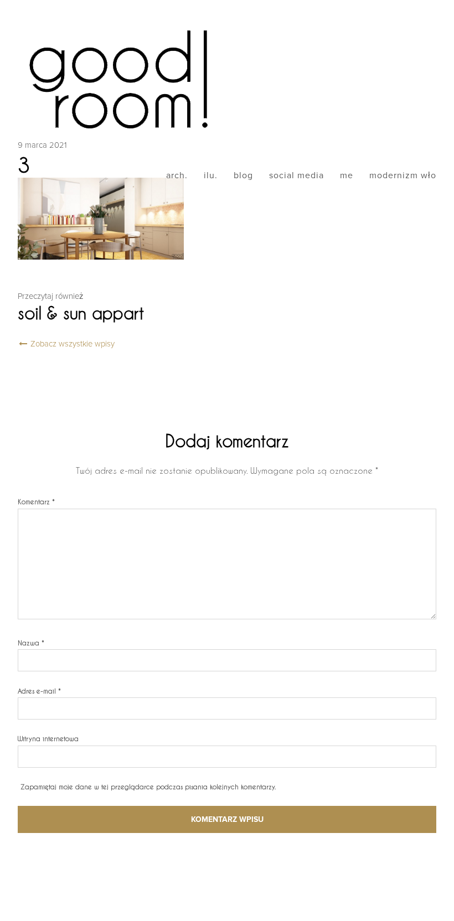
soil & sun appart (81, 312)
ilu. (211, 175)
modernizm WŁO (402, 175)
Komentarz (36, 501)
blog (243, 175)
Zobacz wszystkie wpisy (71, 344)
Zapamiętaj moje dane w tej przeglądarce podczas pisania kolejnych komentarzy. (148, 786)
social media (296, 175)
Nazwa (31, 642)
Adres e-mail (39, 691)
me (346, 175)
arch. (177, 175)
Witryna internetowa (48, 738)
